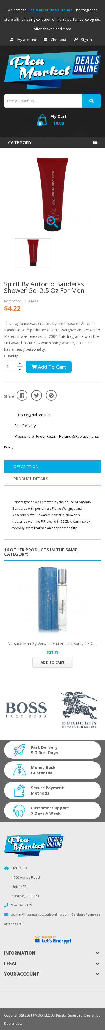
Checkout (58, 39)
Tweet (36, 395)
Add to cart (51, 367)
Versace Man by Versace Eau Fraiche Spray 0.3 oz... (52, 643)
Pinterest (51, 395)
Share (22, 395)
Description (25, 466)
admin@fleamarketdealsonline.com (40, 914)
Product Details (30, 478)
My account (27, 39)
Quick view (52, 600)
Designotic (12, 1023)
